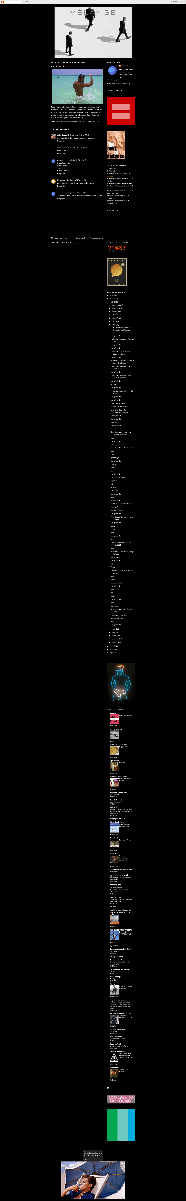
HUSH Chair (115, 501)
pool (112, 454)
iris (112, 593)
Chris (113, 529)
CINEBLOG (114, 807)
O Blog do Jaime (116, 957)
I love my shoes (116, 888)
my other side (115, 946)
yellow (113, 471)
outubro (115, 312)
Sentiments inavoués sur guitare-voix (123, 858)
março (114, 636)
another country (116, 729)
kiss (112, 539)
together (114, 422)
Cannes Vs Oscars (125, 715)
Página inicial (80, 238)
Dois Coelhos (115, 838)
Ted (112, 533)
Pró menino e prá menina (120, 969)
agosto (114, 318)
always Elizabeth (117, 510)
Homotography (115, 884)
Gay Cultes (114, 854)
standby (112, 979)
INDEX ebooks (115, 897)
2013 (112, 299)
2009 (112, 653)
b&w (112, 484)
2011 (112, 646)
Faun (113, 567)
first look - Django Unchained (121, 504)
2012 (112, 302)
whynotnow (111, 198)
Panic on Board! (116, 960)
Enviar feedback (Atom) (69, 242)
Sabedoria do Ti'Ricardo (118, 1039)
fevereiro (115, 639)
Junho (113, 603)
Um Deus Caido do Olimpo (120, 1013)
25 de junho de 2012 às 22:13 (78, 135)
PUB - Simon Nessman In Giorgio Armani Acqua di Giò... (120, 330)
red (112, 429)
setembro (115, 315)
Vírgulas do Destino (117, 1051)
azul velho (113, 1031)
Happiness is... (124, 747)
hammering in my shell (119, 875)
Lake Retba (115, 491)
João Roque (62, 135)
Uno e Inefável (115, 1044)
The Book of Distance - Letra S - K (119, 183)
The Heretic (114, 984)
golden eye (115, 458)
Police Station (116, 416)
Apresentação (112, 168)
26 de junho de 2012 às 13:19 (77, 160)
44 (120, 916)
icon (112, 621)
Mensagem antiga (96, 238)
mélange (93, 12)
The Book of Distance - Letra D (118, 173)
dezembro (115, 305)
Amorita (113, 713)
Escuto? (112, 971)
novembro (115, 308)
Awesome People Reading (120, 792)
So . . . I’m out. (114, 794)
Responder (61, 141)
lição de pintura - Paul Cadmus (122, 448)
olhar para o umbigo (118, 403)
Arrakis (60, 160)
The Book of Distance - (115, 191)
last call (113, 907)
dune (113, 580)
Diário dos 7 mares (117, 822)
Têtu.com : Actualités (118, 1000)
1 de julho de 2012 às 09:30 (75, 180)
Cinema (122, 763)
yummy (113, 438)
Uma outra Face (116, 1037)
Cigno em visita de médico (119, 1046)
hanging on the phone (119, 615)
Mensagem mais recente (60, 238)
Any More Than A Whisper (120, 745)
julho (114, 321)
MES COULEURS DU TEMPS (121, 930)
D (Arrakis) (111, 171)
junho (114, 325)
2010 (112, 649)
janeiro (114, 642)
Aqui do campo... (116, 761)
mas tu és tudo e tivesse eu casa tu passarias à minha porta (120, 912)
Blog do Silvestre (116, 800)
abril (113, 632)
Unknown (61, 180)
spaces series (116, 426)
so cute (113, 468)
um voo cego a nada (118, 1029)
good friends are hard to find (121, 870)
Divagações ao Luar (117, 819)
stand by (114, 526)
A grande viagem (115, 802)
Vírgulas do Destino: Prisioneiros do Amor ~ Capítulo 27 (126, 1055)
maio (114, 629)
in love (113, 384)
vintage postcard (117, 618)
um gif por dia (116, 336)
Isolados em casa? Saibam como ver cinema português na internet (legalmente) (121, 811)
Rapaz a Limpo (115, 977)
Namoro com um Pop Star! (120, 949)
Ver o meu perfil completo (118, 83)
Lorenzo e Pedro (125, 840)
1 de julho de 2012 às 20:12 (77, 193)
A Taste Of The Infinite (119, 407)
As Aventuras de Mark (118, 777)
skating (113, 487)
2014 (112, 295)
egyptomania (115, 557)
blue (112, 445)
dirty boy (114, 464)
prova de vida (114, 951)
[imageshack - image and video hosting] (108, 1089)
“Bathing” (114, 507)
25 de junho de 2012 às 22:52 (76, 147)
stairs (113, 596)
